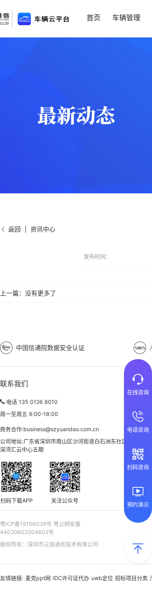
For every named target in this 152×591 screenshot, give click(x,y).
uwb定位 (102, 578)
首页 (94, 18)
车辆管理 (126, 18)
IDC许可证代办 (71, 578)
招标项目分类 (131, 578)
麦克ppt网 (38, 578)
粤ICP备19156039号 (26, 523)
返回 (13, 229)
